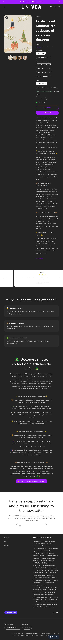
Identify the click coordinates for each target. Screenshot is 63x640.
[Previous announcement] (3, 2)
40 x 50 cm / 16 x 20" (44, 68)
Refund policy (55, 633)
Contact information (45, 635)
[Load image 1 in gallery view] (10, 58)
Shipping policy (35, 635)
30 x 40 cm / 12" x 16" (44, 65)
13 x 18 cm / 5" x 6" (43, 57)
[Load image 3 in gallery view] (20, 58)
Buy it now (47, 112)
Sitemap (6, 545)
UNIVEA (18, 633)
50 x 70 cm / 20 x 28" (44, 72)
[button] (3, 7)
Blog (5, 541)
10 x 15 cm (41, 53)
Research (7, 537)
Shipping (38, 47)
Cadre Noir (42, 87)
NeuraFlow (37, 633)
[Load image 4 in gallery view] (25, 58)
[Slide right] (30, 57)
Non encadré (42, 83)
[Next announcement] (60, 2)
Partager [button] (40, 258)
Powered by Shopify (45, 633)
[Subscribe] (45, 526)
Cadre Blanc (53, 87)
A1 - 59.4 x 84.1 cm (43, 76)
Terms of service (25, 635)
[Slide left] (6, 57)
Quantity (38, 94)
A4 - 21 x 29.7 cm (43, 61)
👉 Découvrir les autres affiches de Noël (31, 481)
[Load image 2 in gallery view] (15, 58)
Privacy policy (16, 635)
